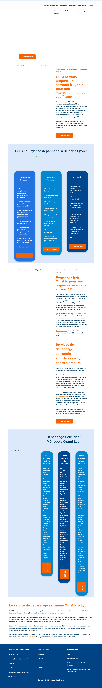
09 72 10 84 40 (13, 654)
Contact (90, 6)
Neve (10, 686)
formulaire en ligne (62, 396)
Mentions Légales (73, 658)
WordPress (26, 686)
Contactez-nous (61, 331)
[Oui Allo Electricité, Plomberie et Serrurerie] (16, 6)
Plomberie (63, 6)
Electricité (72, 6)
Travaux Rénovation (51, 6)
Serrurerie (82, 6)
